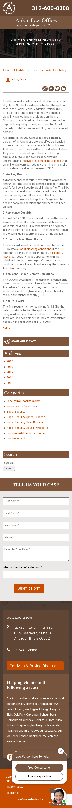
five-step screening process (43, 160)
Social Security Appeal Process (26, 417)
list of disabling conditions (35, 249)
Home (6, 327)
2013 (10, 377)
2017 (10, 361)
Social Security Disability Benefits (27, 427)
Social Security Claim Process (25, 422)
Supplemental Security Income (26, 433)
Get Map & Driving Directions (35, 666)
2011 (10, 382)
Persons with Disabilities (22, 406)
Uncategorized (16, 438)
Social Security (16, 411)
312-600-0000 (50, 8)
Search (8, 468)
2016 (10, 366)
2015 (10, 372)
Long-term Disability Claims (24, 400)
